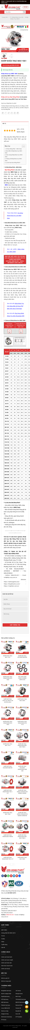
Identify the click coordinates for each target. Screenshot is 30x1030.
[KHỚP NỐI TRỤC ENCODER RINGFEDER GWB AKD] (22, 757)
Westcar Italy (4, 1011)
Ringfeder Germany (6, 990)
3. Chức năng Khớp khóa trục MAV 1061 (13, 155)
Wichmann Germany (6, 1016)
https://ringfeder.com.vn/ (11, 586)
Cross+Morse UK (5, 1008)
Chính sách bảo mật (6, 962)
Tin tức (3, 935)
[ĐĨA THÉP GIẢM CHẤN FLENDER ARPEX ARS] (22, 668)
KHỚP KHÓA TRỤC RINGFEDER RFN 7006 (7, 678)
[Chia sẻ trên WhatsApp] (2, 113)
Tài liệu (3, 938)
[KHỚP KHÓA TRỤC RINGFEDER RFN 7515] (22, 712)
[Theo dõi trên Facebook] (2, 875)
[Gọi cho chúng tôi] (8, 875)
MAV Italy (18, 996)
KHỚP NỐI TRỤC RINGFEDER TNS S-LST (8, 792)
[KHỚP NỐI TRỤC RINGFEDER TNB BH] (7, 826)
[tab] (15, 123)
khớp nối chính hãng (10, 106)
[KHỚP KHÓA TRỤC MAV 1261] (7, 647)
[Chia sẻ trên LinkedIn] (17, 113)
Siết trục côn (12, 107)
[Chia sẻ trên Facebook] (5, 113)
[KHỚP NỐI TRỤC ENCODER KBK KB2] (22, 647)
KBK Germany (4, 1002)
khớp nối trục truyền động (13, 176)
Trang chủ (5, 17)
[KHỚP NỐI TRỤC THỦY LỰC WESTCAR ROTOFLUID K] (7, 690)
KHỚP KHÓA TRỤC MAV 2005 (22, 699)
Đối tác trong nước (6, 981)
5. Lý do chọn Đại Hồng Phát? (12, 162)
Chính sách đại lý (5, 968)
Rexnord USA (19, 1005)
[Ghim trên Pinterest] (14, 113)
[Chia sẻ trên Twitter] (8, 113)
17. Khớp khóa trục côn (16, 17)
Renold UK (18, 1011)
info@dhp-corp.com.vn (10, 577)
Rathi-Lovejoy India (6, 993)
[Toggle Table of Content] (22, 146)
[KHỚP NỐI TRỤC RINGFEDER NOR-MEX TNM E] (22, 735)
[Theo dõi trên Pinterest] (11, 875)
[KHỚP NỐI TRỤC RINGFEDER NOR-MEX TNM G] (22, 826)
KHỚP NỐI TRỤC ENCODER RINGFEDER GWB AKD (22, 768)
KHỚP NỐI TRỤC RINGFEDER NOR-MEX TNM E (22, 745)
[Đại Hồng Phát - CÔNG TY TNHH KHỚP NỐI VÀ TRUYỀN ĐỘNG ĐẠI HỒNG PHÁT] (12, 7)
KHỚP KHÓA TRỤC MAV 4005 (22, 858)
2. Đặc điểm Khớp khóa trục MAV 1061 (13, 152)
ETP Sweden (19, 1016)
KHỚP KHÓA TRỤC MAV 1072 (7, 744)
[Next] (26, 38)
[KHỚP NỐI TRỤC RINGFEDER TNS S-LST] (7, 781)
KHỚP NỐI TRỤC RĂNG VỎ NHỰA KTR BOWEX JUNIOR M (22, 814)
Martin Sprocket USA (21, 1002)
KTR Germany (4, 999)
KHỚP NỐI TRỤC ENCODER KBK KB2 (22, 656)
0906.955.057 (15, 575)
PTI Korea (3, 1019)
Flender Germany (5, 1005)
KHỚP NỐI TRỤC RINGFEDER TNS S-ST (7, 858)
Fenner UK (18, 1008)
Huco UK (18, 1013)
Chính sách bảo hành (6, 957)
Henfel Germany (5, 996)
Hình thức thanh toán (6, 965)
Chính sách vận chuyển (7, 960)
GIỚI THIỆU (4, 930)
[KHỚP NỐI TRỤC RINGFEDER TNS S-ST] (7, 848)
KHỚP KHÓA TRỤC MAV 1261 (7, 656)
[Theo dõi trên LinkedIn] (14, 875)
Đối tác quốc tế (5, 978)
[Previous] (3, 38)
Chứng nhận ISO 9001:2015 (8, 933)
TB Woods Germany (21, 999)
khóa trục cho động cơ (20, 106)
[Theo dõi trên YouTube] (17, 875)
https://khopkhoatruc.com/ (12, 584)
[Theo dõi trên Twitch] (19, 875)
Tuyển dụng (4, 944)
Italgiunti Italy (4, 1013)
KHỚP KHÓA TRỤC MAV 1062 (7, 813)
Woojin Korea (19, 993)
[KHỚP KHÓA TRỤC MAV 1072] (7, 735)
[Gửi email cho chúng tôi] (5, 875)
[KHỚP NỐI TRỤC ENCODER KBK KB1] (7, 757)
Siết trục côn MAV (20, 107)
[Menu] (2, 7)
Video (2, 941)
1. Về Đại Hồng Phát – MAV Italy (13, 148)
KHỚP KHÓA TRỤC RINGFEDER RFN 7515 (22, 723)
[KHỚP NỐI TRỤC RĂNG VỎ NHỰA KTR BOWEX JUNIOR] (22, 781)
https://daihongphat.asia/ (12, 581)
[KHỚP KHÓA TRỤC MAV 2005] (22, 690)
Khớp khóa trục (17, 200)
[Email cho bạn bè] (11, 113)
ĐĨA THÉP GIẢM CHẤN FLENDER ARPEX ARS (22, 678)
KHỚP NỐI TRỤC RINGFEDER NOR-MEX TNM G (22, 836)
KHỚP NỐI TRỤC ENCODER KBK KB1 (7, 767)
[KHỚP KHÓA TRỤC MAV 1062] (7, 804)
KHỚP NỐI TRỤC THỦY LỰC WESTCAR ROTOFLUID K (7, 700)
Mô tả (4, 123)
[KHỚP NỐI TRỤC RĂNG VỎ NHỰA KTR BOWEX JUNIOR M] (22, 804)
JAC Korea (18, 990)
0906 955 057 (15, 261)
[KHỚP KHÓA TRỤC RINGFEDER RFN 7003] (7, 712)
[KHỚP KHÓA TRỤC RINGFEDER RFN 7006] (7, 668)
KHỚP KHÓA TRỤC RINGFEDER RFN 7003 (7, 723)
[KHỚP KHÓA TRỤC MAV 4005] (22, 848)
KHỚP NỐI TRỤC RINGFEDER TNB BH (8, 835)
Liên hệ (3, 947)
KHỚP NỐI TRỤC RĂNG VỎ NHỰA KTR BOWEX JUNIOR (22, 792)
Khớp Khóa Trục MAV (19, 18)
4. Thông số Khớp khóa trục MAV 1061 (13, 159)
